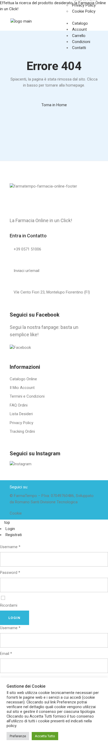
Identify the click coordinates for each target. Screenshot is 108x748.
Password (10, 572)
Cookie (16, 513)
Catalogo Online (23, 379)
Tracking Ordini (22, 431)
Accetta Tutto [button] (45, 736)
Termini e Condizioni (27, 396)
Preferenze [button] (18, 736)
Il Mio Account (22, 387)
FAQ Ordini (19, 405)
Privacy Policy (21, 422)
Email (6, 653)
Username (10, 546)
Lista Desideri (21, 414)
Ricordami (8, 605)
